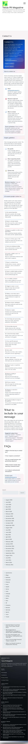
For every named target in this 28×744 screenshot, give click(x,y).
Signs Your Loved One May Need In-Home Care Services (14, 718)
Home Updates (5, 702)
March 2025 (9, 539)
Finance (8, 582)
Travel (7, 616)
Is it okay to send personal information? (12, 470)
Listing (7, 596)
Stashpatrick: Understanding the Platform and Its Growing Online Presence (14, 725)
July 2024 (8, 558)
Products (8, 605)
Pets (7, 600)
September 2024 (10, 553)
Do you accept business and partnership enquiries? (13, 460)
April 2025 (8, 537)
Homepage (4, 672)
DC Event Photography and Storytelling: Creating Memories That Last (14, 636)
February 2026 (9, 514)
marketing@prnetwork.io (13, 90)
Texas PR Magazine (12, 7)
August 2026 (9, 500)
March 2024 (9, 562)
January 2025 (9, 544)
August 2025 (9, 527)
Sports (7, 612)
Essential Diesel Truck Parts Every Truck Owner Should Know (13, 626)
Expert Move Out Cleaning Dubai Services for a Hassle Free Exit (14, 712)
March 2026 (9, 511)
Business (8, 577)
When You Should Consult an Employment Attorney (13, 644)
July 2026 (8, 502)
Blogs (7, 575)
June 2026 (8, 504)
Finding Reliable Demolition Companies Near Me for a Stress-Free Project (14, 715)
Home (7, 589)
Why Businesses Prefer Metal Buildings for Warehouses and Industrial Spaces (13, 728)
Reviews (8, 607)
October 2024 (9, 551)
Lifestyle (8, 593)
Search (4, 490)
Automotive (9, 573)
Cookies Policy (4, 680)
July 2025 (8, 530)
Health (7, 586)
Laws (7, 591)
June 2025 (8, 532)
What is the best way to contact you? (13, 451)
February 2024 (9, 564)
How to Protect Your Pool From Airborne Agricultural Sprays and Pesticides (12, 706)
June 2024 (8, 560)
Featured (8, 579)
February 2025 (9, 541)
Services (8, 610)
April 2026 (8, 509)
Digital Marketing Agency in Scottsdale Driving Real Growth (14, 734)
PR (6, 603)
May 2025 (8, 534)
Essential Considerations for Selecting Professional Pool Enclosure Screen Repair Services (13, 709)
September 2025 (10, 525)
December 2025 (10, 518)
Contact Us (4, 675)
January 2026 (9, 516)
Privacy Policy (4, 677)
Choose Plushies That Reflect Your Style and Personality (13, 737)
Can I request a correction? (13, 455)
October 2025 (9, 523)
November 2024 (10, 548)
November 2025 (10, 520)
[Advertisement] (14, 21)
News (7, 598)
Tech (7, 614)
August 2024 (9, 555)
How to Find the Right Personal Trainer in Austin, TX (14, 640)
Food (7, 584)
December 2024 (10, 546)
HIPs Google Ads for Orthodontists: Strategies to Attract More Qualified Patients (14, 631)
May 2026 (8, 507)
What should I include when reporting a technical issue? (12, 465)
